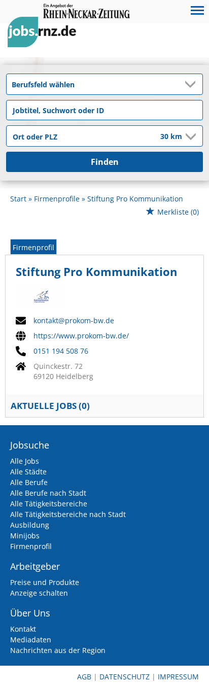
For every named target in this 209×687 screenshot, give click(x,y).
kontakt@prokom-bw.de (73, 320)
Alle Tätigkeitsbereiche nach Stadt (68, 514)
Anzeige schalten (39, 593)
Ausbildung (29, 525)
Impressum (178, 676)
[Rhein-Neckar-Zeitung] (46, 41)
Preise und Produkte (44, 582)
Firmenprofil (33, 247)
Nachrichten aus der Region (58, 650)
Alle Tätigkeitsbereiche (48, 503)
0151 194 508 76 (60, 351)
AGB (84, 676)
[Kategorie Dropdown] (192, 84)
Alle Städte (28, 471)
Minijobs (25, 535)
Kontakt (23, 629)
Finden (105, 161)
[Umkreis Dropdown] (190, 136)
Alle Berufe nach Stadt (48, 493)
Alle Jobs (24, 461)
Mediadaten (30, 639)
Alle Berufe (29, 482)
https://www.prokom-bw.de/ (81, 335)
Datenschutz (124, 676)
